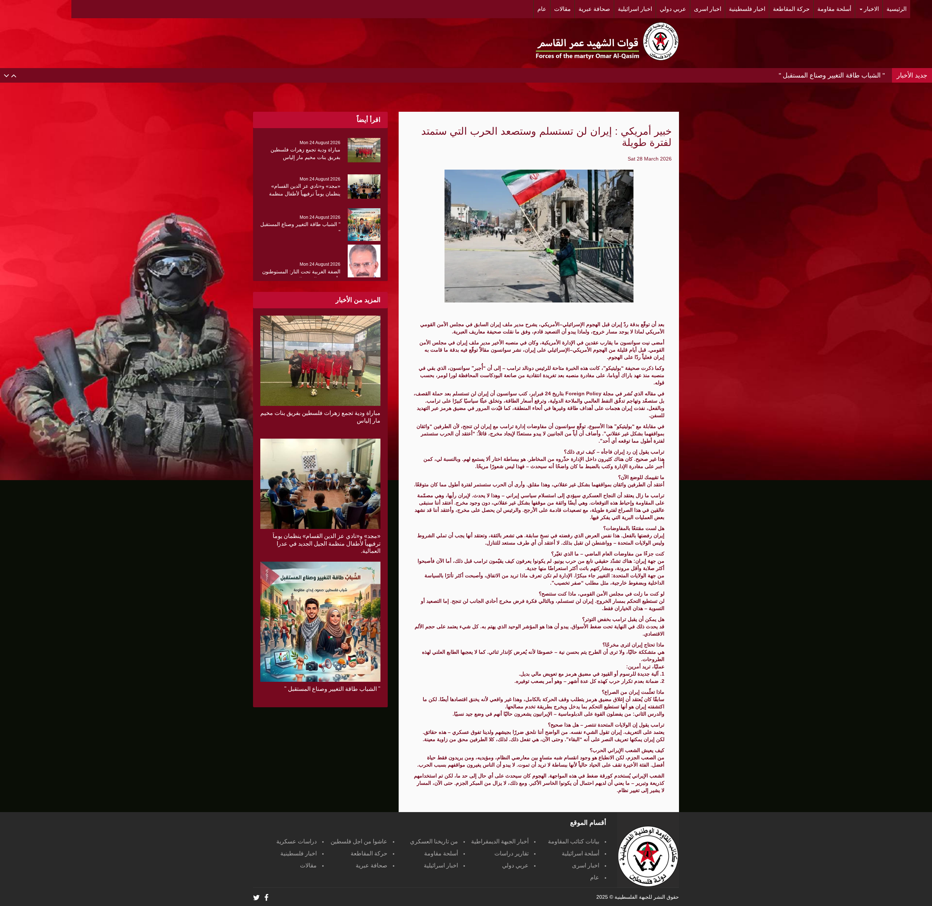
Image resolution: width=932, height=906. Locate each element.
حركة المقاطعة (369, 853)
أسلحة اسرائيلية (580, 853)
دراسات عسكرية (296, 841)
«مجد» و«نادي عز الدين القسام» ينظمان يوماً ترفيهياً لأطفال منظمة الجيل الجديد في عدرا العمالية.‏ (326, 543)
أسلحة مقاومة (441, 853)
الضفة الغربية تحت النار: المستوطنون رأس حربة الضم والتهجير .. (798, 76)
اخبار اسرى (585, 865)
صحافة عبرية (371, 865)
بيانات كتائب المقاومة (573, 841)
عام (594, 877)
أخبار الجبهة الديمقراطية (500, 841)
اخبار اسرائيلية (441, 865)
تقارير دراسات (511, 853)
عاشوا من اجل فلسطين (359, 841)
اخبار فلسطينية (298, 853)
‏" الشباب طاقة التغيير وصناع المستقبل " (332, 689)
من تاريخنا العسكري (434, 841)
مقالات (308, 865)
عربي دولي (515, 865)
